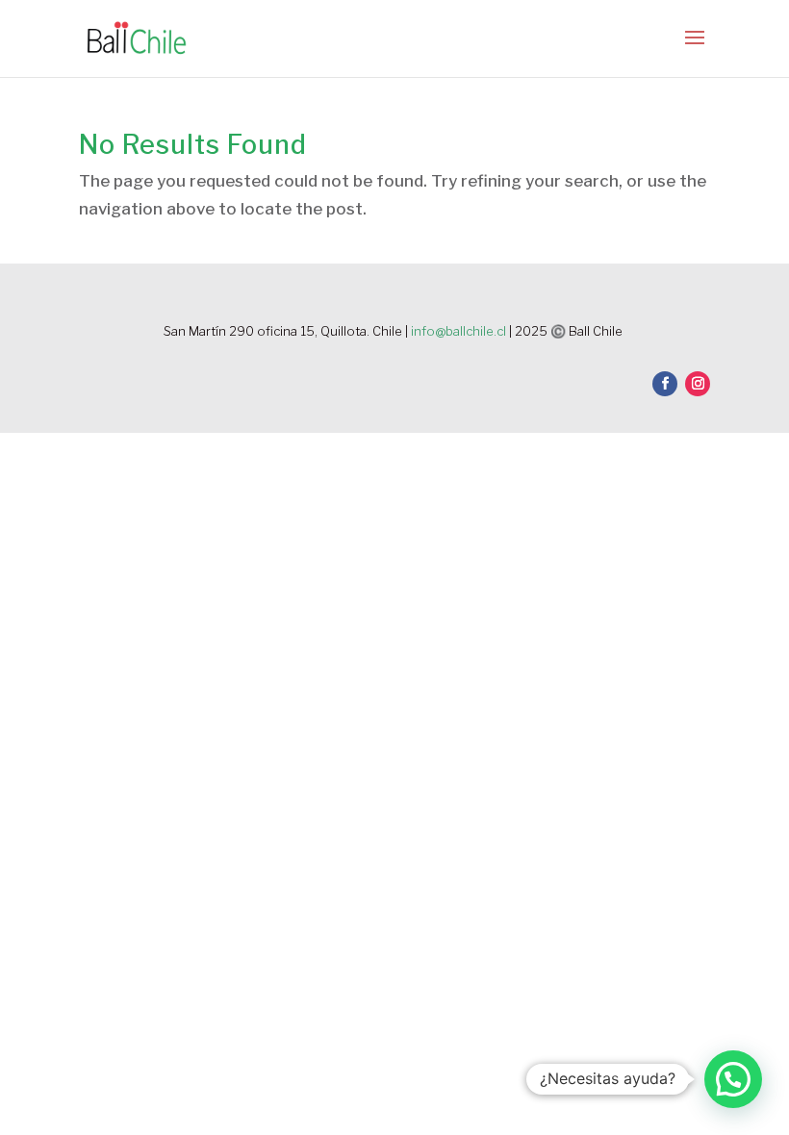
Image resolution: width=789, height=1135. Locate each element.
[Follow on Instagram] (697, 383)
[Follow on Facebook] (664, 383)
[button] (733, 1079)
